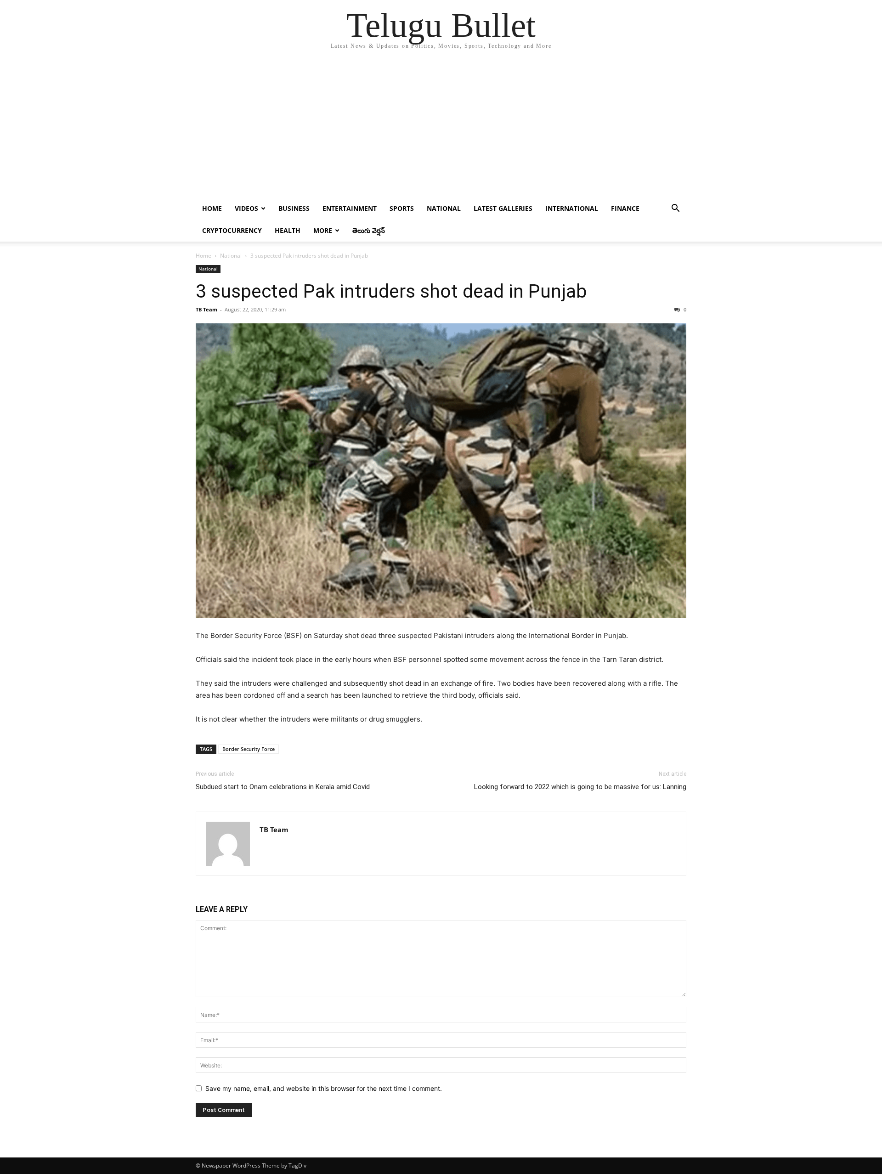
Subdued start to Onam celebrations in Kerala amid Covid (283, 787)
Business (294, 208)
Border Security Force (248, 748)
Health (287, 230)
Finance (625, 208)
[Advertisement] (441, 128)
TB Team (206, 309)
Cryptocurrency (232, 230)
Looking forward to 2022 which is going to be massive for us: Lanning (580, 787)
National (444, 208)
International (571, 208)
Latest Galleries (503, 208)
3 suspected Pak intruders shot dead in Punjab (391, 291)
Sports (402, 208)
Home (212, 208)
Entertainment (349, 208)
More (322, 230)
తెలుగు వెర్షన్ (368, 230)
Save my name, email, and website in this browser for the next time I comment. (323, 1088)
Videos (246, 208)
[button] (675, 209)
